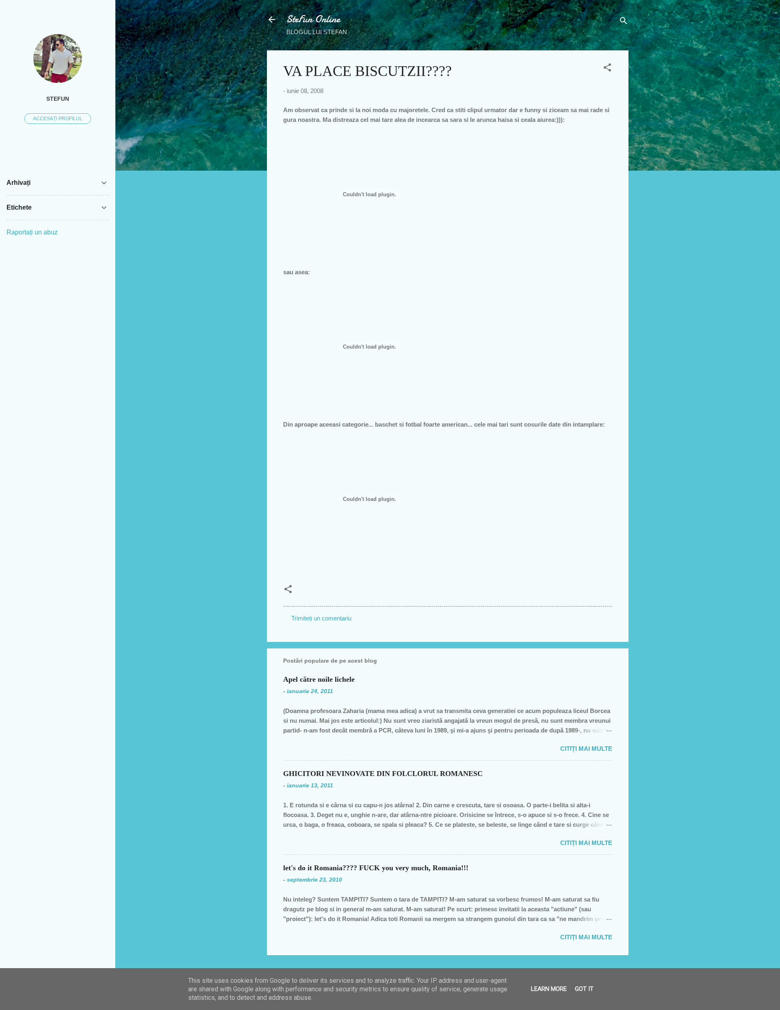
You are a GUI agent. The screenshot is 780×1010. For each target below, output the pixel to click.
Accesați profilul (57, 118)
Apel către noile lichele (319, 679)
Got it (584, 989)
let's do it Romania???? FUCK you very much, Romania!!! (375, 868)
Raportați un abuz (32, 232)
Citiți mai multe (586, 748)
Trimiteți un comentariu (321, 618)
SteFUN (57, 99)
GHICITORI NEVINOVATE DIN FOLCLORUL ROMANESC (383, 773)
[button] (607, 69)
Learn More (549, 989)
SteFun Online (313, 19)
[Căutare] (623, 22)
